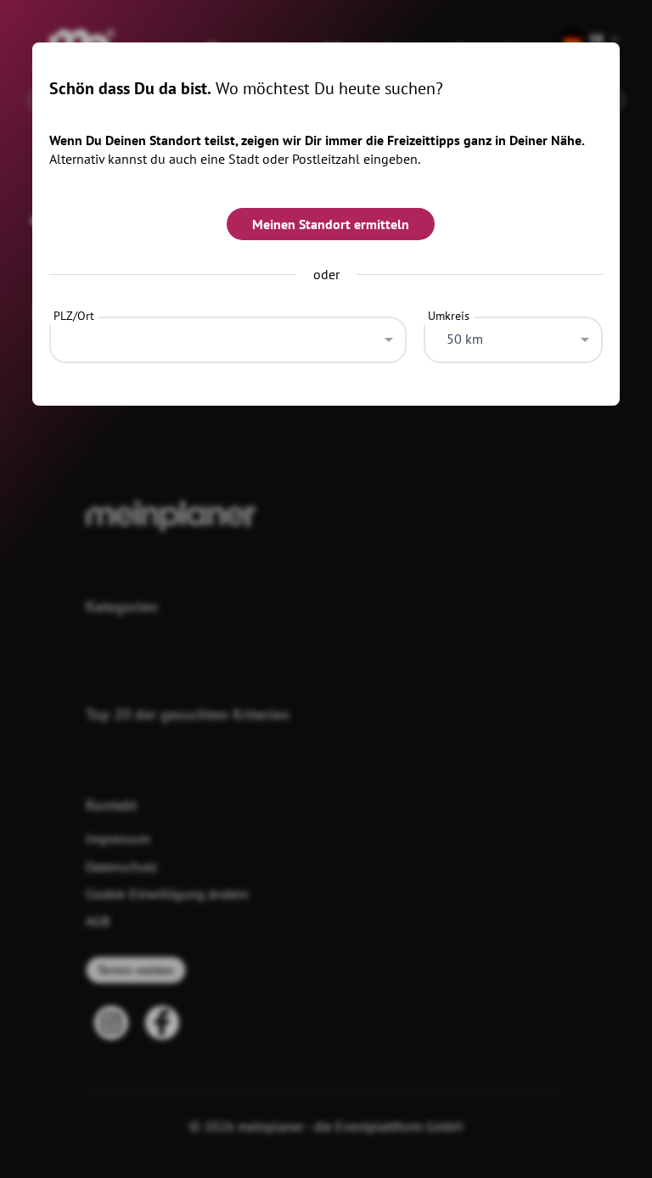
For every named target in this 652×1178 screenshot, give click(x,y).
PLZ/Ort (73, 315)
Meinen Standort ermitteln (330, 224)
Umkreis (448, 315)
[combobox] (228, 335)
